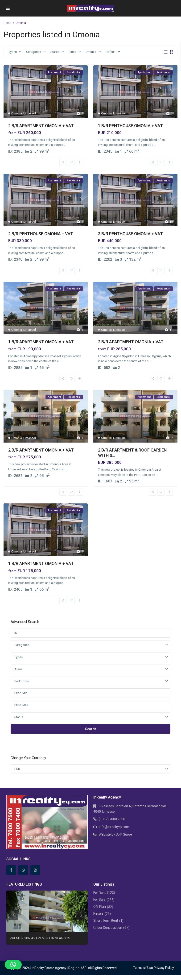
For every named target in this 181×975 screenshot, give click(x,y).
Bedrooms (21, 681)
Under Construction (107, 927)
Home (7, 23)
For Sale (99, 899)
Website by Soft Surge (115, 834)
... (65, 144)
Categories (33, 52)
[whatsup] (23, 870)
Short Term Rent (105, 920)
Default (110, 52)
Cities (72, 52)
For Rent (99, 893)
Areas (18, 669)
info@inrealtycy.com (114, 827)
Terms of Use (143, 968)
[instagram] (35, 870)
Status (18, 717)
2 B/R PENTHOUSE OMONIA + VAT (40, 233)
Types (12, 52)
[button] (13, 964)
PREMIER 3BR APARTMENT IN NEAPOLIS (40, 938)
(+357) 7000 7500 (112, 819)
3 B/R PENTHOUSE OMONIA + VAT (130, 233)
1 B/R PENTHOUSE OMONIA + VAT (130, 125)
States (54, 52)
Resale (98, 913)
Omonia (91, 52)
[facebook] (11, 870)
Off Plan (99, 906)
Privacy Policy (164, 968)
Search (90, 729)
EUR (17, 769)
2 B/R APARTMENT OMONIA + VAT (41, 125)
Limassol (29, 113)
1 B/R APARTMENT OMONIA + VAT (41, 341)
